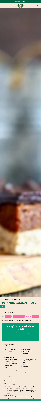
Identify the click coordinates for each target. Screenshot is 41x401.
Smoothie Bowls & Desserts (18, 316)
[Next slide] (40, 1)
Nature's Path (8, 316)
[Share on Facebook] (5, 312)
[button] (35, 6)
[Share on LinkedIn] (8, 312)
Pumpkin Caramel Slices (15, 299)
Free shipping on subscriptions (20, 1)
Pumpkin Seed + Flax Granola (12, 350)
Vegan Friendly (35, 316)
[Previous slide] (1, 1)
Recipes (7, 299)
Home (3, 299)
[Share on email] (13, 312)
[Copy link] (15, 312)
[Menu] (3, 6)
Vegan (28, 316)
